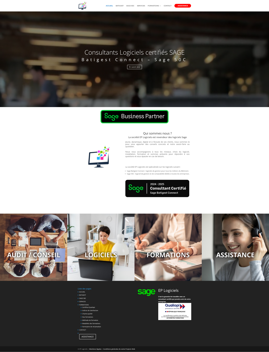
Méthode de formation (90, 320)
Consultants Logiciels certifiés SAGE (134, 52)
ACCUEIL (109, 6)
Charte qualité (87, 314)
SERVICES (141, 6)
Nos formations (87, 317)
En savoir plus (134, 67)
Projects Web (130, 349)
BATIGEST (120, 6)
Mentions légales (95, 349)
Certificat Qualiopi (88, 307)
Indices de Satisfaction (90, 310)
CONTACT (167, 6)
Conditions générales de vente (114, 349)
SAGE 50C (130, 6)
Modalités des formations (91, 323)
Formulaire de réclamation (91, 327)
